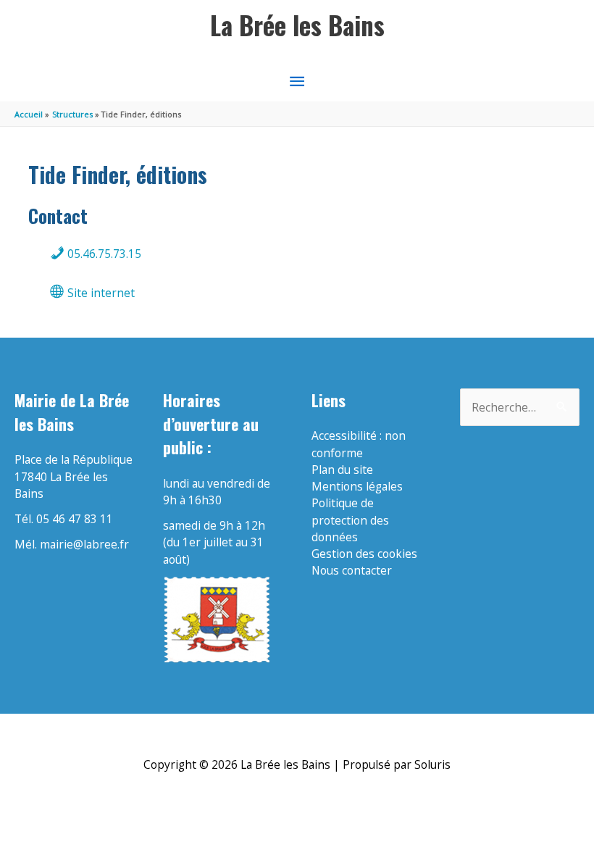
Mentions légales (357, 486)
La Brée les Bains (297, 25)
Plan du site (342, 469)
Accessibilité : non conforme (358, 444)
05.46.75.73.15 (102, 254)
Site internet (99, 293)
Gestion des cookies (364, 554)
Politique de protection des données (350, 520)
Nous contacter (351, 570)
